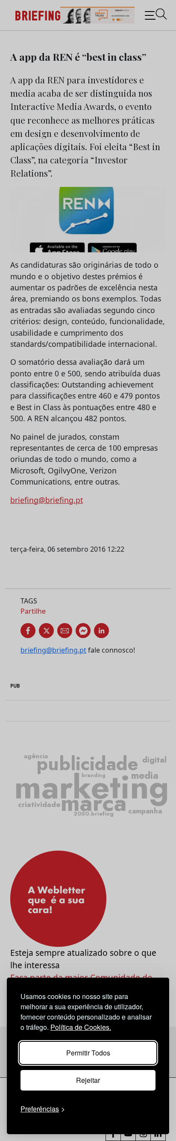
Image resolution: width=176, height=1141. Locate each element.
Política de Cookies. (80, 1027)
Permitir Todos (88, 1053)
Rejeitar (88, 1080)
